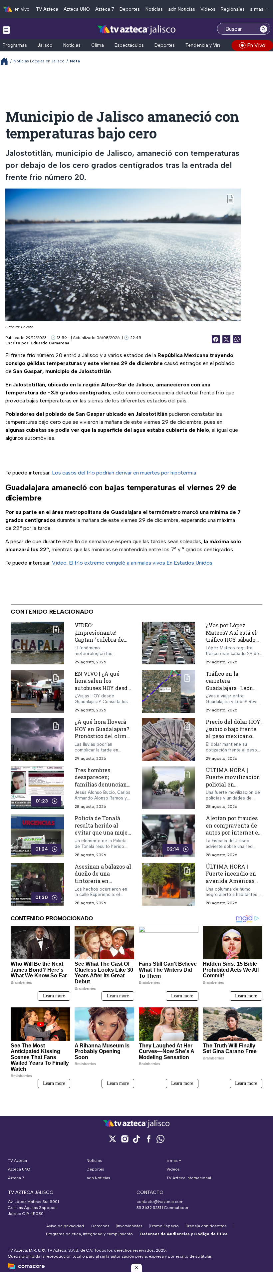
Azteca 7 (104, 9)
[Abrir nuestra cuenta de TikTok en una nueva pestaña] (136, 1139)
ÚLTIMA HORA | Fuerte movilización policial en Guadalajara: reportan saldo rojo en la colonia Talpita (234, 788)
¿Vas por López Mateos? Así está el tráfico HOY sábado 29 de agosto (231, 636)
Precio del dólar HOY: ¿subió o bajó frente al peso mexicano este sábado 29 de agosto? (233, 736)
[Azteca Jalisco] (136, 29)
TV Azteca (47, 9)
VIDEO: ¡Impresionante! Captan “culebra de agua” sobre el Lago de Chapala (100, 639)
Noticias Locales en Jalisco (39, 61)
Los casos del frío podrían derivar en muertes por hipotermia (124, 472)
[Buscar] (263, 29)
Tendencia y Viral (203, 45)
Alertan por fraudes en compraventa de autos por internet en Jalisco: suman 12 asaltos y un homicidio (234, 836)
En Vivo (256, 45)
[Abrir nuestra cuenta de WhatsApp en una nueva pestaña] (160, 1139)
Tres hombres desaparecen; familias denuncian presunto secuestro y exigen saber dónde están (102, 788)
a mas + (259, 9)
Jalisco (45, 45)
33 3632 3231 (148, 1207)
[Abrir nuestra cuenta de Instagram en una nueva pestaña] (125, 1139)
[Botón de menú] (6, 30)
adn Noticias (181, 9)
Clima (97, 45)
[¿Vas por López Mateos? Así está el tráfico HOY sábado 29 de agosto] (168, 643)
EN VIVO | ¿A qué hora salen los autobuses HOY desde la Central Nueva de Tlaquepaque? (103, 688)
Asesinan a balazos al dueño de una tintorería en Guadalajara (103, 877)
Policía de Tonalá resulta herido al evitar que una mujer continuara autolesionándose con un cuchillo (102, 836)
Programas (15, 45)
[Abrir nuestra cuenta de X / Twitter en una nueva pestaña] (113, 1139)
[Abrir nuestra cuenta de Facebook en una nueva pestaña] (148, 1139)
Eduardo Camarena (50, 343)
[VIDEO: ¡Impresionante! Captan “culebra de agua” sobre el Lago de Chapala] (37, 643)
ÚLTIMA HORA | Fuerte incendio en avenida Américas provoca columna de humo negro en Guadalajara (232, 884)
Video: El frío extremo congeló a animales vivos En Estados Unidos (132, 563)
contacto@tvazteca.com (159, 1201)
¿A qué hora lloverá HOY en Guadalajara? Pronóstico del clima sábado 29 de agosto (102, 732)
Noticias (154, 9)
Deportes (130, 9)
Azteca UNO (77, 9)
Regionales (233, 9)
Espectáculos (129, 45)
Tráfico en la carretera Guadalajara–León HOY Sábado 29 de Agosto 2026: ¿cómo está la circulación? (231, 691)
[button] (136, 1268)
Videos (207, 9)
